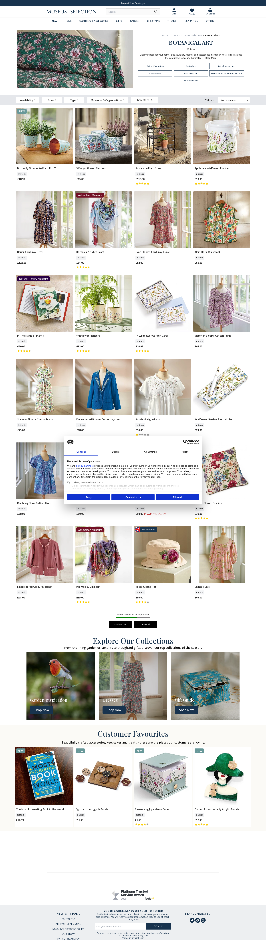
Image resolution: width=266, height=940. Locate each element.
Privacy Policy (137, 937)
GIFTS (119, 20)
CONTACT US (68, 919)
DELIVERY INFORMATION (68, 924)
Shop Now (41, 710)
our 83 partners (85, 465)
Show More (142, 100)
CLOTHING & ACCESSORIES (93, 20)
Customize (131, 497)
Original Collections (192, 35)
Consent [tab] (81, 451)
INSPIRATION (191, 20)
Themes (175, 35)
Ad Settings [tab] (150, 451)
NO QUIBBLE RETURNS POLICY (68, 929)
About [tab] (185, 451)
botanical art (212, 35)
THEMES (171, 20)
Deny (89, 497)
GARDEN (134, 20)
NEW (54, 20)
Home (165, 35)
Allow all (177, 497)
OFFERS (210, 20)
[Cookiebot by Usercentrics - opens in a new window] (185, 442)
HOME (68, 20)
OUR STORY (68, 934)
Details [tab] (115, 451)
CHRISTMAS (153, 20)
